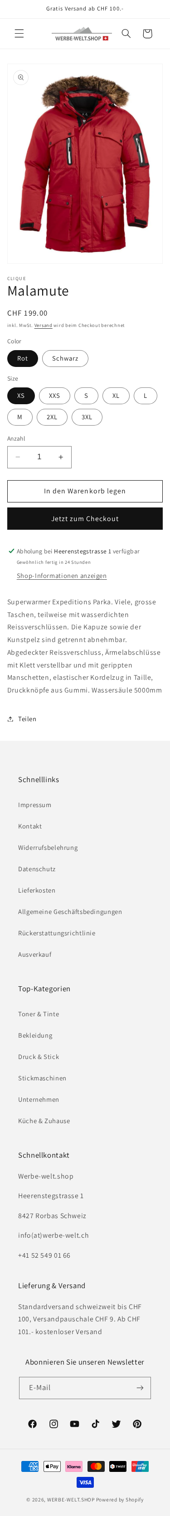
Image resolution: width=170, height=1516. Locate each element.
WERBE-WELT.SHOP (71, 1499)
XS (21, 395)
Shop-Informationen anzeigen (62, 575)
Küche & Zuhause (44, 1120)
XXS (54, 395)
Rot (22, 358)
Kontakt (30, 826)
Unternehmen (38, 1099)
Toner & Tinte (38, 1013)
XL (116, 395)
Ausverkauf (34, 954)
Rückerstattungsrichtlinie (57, 933)
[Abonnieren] (140, 1388)
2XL (52, 416)
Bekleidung (35, 1035)
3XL (87, 416)
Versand (43, 325)
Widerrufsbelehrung (48, 847)
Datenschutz (37, 868)
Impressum (35, 804)
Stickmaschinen (42, 1078)
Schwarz (65, 358)
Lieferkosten (37, 890)
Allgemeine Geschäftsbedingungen (70, 911)
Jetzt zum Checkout (85, 518)
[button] (19, 33)
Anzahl (16, 438)
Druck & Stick (38, 1056)
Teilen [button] (27, 718)
